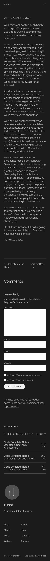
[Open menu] (44, 4)
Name (7, 339)
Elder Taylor (18, 18)
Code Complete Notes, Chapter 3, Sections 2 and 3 (19, 457)
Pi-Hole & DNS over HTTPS (18, 434)
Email (7, 351)
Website (7, 363)
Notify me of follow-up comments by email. (24, 375)
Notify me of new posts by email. (20, 380)
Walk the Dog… (38, 263)
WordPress (41, 555)
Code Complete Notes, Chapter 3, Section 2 (16, 468)
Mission (28, 18)
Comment (8, 307)
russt (7, 4)
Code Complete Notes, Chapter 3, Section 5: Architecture (16, 445)
